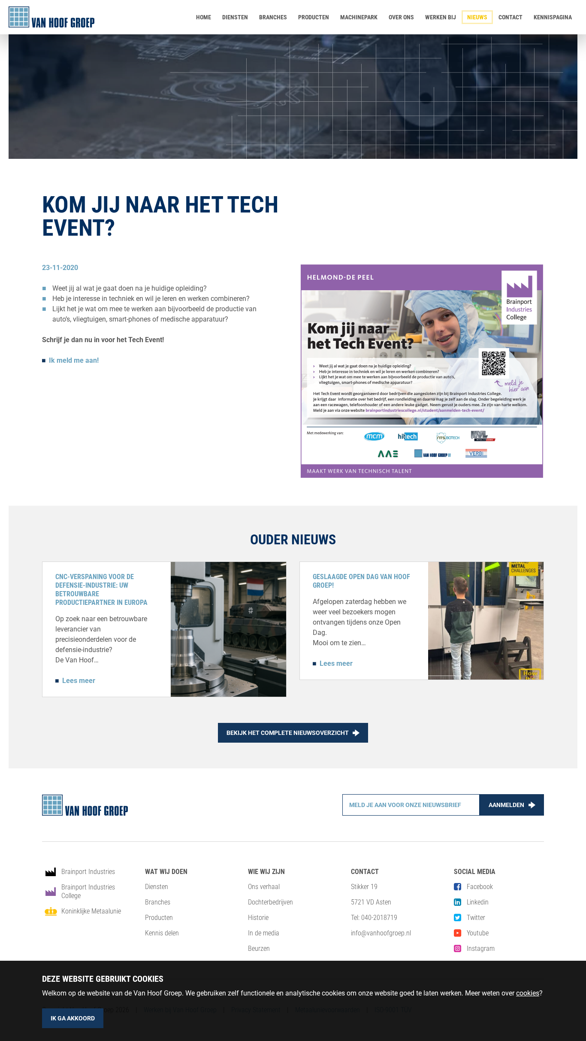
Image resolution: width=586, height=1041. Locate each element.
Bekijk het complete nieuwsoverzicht (288, 732)
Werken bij (440, 17)
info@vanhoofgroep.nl (381, 933)
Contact (510, 17)
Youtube (478, 933)
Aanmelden (506, 804)
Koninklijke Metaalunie (91, 911)
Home (203, 17)
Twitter (476, 918)
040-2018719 (379, 918)
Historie (258, 918)
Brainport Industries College (88, 891)
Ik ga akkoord (73, 1018)
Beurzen (259, 948)
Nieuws (477, 17)
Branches (273, 17)
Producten (313, 17)
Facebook (480, 887)
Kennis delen (162, 933)
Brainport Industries (88, 872)
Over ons (401, 17)
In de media (263, 933)
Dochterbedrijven (270, 902)
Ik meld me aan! (74, 360)
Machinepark (359, 17)
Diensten (235, 17)
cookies (527, 993)
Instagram (481, 948)
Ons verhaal (264, 887)
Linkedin (478, 902)
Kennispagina (553, 17)
